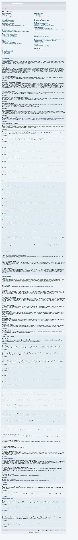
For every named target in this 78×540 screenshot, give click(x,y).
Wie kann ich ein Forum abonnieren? (39, 41)
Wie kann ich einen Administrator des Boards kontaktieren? (42, 51)
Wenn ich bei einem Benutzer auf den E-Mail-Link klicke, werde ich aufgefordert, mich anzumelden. (15, 31)
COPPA (53, 83)
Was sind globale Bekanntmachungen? (7, 51)
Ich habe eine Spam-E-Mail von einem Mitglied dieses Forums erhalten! (44, 25)
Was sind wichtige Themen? (6, 53)
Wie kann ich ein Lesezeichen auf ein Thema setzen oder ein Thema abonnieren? (45, 40)
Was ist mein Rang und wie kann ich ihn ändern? (9, 30)
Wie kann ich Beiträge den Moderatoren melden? (9, 42)
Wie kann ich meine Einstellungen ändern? (8, 24)
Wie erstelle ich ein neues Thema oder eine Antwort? (9, 34)
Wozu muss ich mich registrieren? (7, 14)
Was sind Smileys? (4, 49)
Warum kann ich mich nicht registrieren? (7, 16)
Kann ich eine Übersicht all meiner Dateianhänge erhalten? (42, 46)
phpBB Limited (59, 151)
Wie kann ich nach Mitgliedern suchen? (39, 35)
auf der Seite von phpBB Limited (33, 502)
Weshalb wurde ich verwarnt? (6, 41)
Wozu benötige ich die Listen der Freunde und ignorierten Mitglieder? (43, 28)
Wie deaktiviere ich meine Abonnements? (40, 42)
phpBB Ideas (46, 507)
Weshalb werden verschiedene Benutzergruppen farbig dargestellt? (43, 18)
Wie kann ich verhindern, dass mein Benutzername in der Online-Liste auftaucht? (13, 25)
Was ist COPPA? (4, 15)
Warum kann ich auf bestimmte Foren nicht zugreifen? (9, 39)
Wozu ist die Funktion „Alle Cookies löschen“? (8, 21)
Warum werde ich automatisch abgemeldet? (8, 20)
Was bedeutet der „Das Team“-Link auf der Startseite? (41, 20)
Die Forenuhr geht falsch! (5, 26)
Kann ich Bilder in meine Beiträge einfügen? (8, 50)
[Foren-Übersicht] (7, 4)
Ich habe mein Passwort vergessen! (7, 19)
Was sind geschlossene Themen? (7, 54)
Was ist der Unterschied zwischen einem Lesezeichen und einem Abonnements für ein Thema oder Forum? (49, 39)
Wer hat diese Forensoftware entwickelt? (40, 49)
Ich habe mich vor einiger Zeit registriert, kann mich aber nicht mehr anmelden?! (13, 18)
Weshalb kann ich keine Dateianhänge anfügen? (8, 40)
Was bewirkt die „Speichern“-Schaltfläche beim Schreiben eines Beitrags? (12, 43)
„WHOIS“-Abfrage (8, 514)
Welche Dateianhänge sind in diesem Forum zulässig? (41, 45)
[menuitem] (8, 7)
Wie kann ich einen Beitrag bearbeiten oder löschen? (9, 35)
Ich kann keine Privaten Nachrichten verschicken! (41, 23)
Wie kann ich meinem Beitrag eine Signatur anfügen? (9, 36)
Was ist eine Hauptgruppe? (38, 19)
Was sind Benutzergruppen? (38, 16)
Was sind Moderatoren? (37, 15)
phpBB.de (3, 152)
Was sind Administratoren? (38, 14)
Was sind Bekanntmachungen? (6, 52)
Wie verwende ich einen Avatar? (6, 29)
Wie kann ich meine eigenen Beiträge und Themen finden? (42, 36)
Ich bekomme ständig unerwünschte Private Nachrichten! (42, 24)
